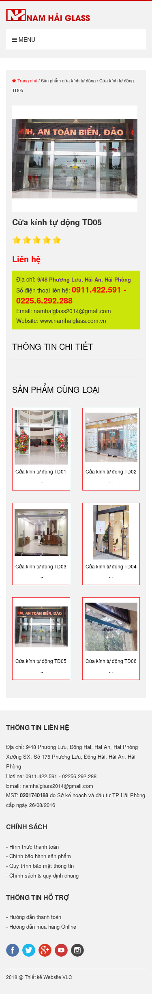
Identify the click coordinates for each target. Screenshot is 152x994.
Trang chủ (26, 80)
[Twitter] (29, 949)
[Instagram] (78, 949)
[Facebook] (13, 949)
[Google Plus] (46, 949)
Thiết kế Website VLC (48, 976)
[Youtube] (62, 949)
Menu (26, 39)
